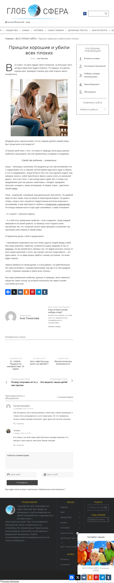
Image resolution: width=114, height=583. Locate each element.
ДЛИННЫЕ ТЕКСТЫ (69, 538)
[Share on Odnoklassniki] (26, 292)
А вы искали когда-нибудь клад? (58, 311)
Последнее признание (95, 66)
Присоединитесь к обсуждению (15, 397)
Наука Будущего (92, 84)
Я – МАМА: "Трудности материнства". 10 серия (15, 365)
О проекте (65, 564)
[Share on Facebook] (8, 292)
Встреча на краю (92, 58)
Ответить (20, 423)
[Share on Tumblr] (45, 292)
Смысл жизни (66, 533)
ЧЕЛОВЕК (65, 528)
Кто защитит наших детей (53, 380)
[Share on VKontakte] (20, 292)
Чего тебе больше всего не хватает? (39, 362)
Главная (9, 38)
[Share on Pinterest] (32, 292)
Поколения (104, 568)
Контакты (64, 559)
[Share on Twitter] (14, 292)
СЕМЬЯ (96, 571)
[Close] (77, 533)
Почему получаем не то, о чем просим (24, 382)
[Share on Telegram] (38, 292)
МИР (62, 512)
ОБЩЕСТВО (66, 517)
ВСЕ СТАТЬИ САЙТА (26, 38)
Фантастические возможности (63, 362)
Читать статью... (55, 326)
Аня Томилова (42, 58)
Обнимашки (90, 92)
